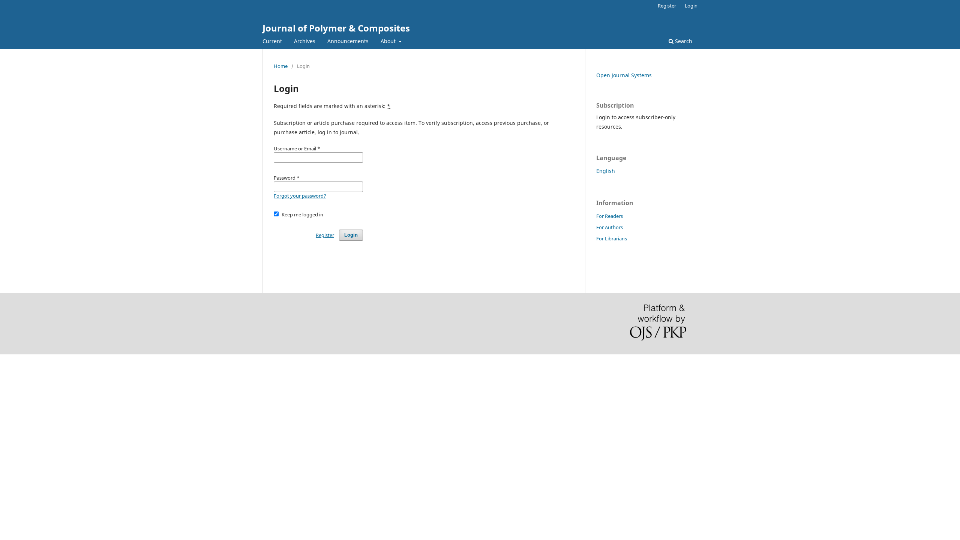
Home (281, 66)
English (605, 170)
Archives (304, 41)
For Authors (609, 227)
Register (667, 5)
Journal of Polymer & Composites (336, 28)
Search (683, 41)
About (389, 41)
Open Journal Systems (624, 75)
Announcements (348, 41)
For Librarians (611, 238)
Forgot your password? (300, 195)
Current (272, 41)
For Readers (609, 216)
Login (691, 5)
